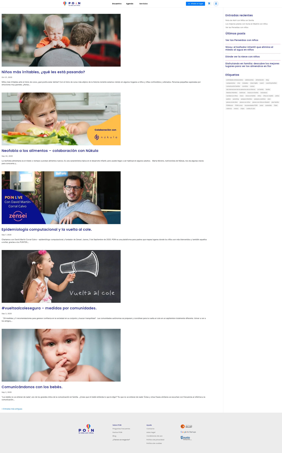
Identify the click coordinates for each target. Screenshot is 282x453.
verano (236, 108)
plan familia (275, 102)
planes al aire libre (231, 102)
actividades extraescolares (234, 80)
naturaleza (264, 92)
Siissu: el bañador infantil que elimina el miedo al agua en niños (249, 48)
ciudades (245, 83)
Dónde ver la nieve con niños (242, 56)
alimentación (260, 80)
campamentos (230, 83)
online (277, 96)
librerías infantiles (231, 92)
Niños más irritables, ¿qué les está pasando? (43, 71)
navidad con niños (232, 96)
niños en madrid (268, 96)
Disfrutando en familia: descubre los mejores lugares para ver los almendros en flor (252, 65)
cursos (252, 86)
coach (262, 83)
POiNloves (229, 105)
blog (267, 80)
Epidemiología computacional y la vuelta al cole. (47, 229)
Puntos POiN (117, 432)
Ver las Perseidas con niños (236, 27)
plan (269, 99)
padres (228, 99)
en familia (260, 89)
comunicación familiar (233, 86)
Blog (114, 436)
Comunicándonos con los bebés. (32, 386)
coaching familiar (271, 83)
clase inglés (254, 83)
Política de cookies (154, 443)
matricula (242, 92)
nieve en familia (250, 96)
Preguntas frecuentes (121, 429)
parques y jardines (259, 99)
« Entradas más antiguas (12, 409)
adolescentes (249, 80)
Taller (275, 105)
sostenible (268, 105)
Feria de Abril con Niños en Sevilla (239, 20)
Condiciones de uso (154, 436)
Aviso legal (151, 432)
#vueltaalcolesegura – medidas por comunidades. (49, 308)
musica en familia (253, 92)
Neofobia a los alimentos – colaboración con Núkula (50, 150)
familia (268, 89)
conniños (245, 86)
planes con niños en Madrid (260, 102)
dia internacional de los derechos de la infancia (240, 89)
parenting (236, 99)
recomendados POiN (251, 105)
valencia (229, 108)
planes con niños (245, 102)
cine (238, 83)
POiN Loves (238, 105)
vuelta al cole (251, 108)
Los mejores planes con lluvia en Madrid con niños (246, 24)
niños (259, 96)
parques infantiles (246, 99)
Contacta (150, 429)
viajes (242, 108)
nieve (241, 96)
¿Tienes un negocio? (121, 440)
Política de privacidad (155, 440)
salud (261, 105)
